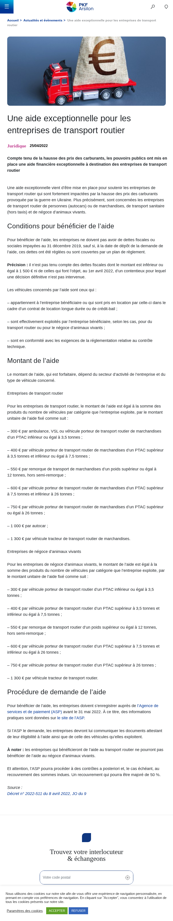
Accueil (13, 20)
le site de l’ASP (70, 718)
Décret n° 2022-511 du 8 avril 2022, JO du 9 (46, 793)
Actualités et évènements (42, 20)
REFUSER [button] (78, 910)
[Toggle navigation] (7, 7)
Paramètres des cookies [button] (25, 911)
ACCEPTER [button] (57, 910)
